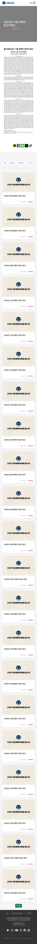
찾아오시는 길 (18, 924)
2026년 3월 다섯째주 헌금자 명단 (15, 858)
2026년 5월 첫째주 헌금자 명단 (15, 719)
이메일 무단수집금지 (17, 913)
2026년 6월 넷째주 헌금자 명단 (15, 440)
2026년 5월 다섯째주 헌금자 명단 (15, 579)
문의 (7, 913)
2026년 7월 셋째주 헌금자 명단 (15, 335)
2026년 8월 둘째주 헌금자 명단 (15, 231)
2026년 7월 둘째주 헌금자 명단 (15, 370)
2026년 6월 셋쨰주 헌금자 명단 (15, 475)
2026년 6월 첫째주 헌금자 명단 (15, 544)
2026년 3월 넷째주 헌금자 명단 (14, 893)
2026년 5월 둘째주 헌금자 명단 (15, 684)
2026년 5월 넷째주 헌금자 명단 (15, 614)
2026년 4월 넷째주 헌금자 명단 (15, 753)
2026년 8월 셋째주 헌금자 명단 (15, 196)
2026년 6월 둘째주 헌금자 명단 (15, 509)
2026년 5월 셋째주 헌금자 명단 (15, 649)
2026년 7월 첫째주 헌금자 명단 (15, 405)
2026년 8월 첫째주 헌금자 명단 (15, 265)
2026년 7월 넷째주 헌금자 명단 (15, 300)
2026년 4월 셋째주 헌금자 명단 (15, 788)
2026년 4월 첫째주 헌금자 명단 (15, 823)
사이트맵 (28, 913)
